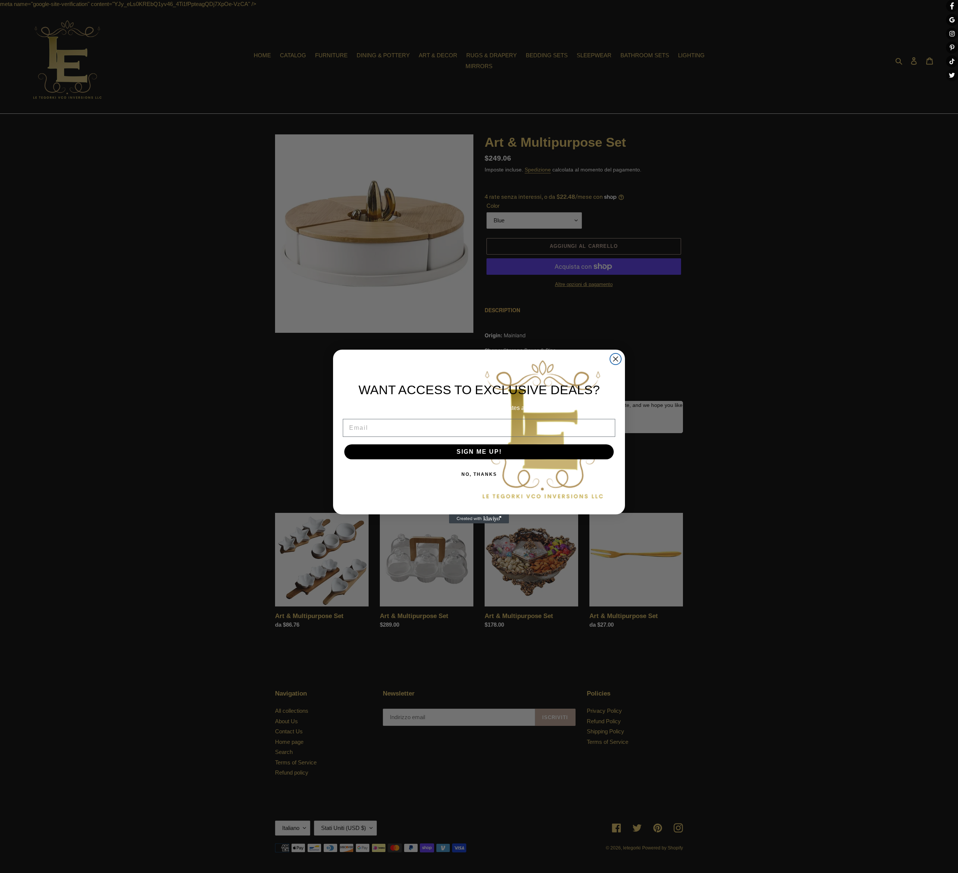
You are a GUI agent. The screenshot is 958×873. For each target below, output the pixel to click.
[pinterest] (952, 48)
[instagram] (952, 34)
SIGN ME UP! (479, 451)
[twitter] (952, 75)
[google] (952, 20)
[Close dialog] (615, 359)
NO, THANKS (479, 474)
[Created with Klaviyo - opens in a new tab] (479, 518)
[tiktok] (952, 61)
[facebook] (952, 6)
